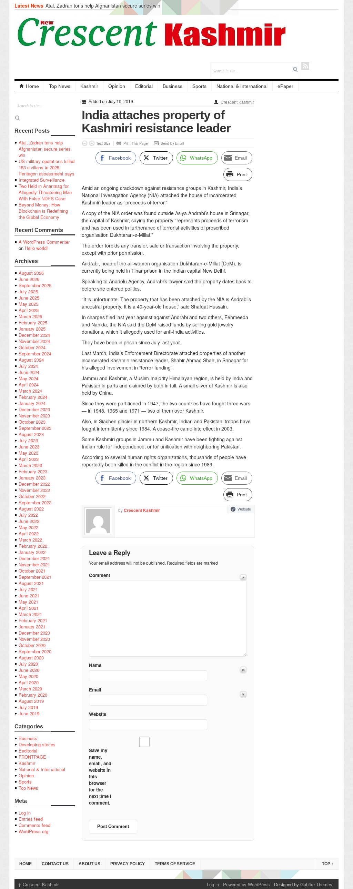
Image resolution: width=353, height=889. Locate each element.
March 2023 (30, 465)
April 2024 (29, 384)
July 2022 (28, 515)
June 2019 (29, 713)
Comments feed (34, 825)
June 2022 (29, 521)
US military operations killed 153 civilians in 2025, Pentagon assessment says (46, 167)
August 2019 (31, 701)
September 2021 (35, 577)
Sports (199, 86)
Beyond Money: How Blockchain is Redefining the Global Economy (43, 210)
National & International (242, 86)
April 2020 (29, 682)
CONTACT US (55, 863)
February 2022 (33, 546)
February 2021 (33, 620)
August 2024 (31, 359)
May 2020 (28, 676)
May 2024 (28, 378)
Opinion (116, 86)
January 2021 (32, 626)
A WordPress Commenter (44, 242)
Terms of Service (175, 863)
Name (95, 665)
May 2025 (28, 304)
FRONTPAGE (32, 757)
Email (95, 689)
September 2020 (35, 651)
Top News (59, 86)
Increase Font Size (92, 143)
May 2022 (28, 527)
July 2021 (28, 589)
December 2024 (34, 335)
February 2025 (33, 322)
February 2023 (33, 471)
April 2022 (29, 533)
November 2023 (34, 415)
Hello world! (36, 248)
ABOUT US (89, 863)
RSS (305, 66)
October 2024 (32, 347)
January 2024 (32, 403)
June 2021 (29, 595)
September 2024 (35, 353)
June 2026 (29, 279)
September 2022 (35, 502)
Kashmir (89, 86)
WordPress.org (33, 831)
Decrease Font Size (85, 143)
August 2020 (31, 657)
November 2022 (34, 490)
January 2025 (32, 328)
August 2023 (31, 434)
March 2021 (30, 614)
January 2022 (32, 552)
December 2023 (34, 409)
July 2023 (28, 440)
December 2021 (34, 558)
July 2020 (28, 663)
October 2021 (32, 570)
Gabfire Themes (316, 884)
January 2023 (32, 477)
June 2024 (29, 372)
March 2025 (30, 316)
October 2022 (32, 496)
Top (327, 863)
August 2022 (31, 508)
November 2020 (34, 639)
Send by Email (172, 143)
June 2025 (29, 297)
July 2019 (28, 707)
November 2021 (34, 564)
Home (32, 86)
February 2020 (33, 694)
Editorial (144, 86)
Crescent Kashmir (237, 102)
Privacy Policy (127, 863)
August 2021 (31, 583)
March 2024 (30, 390)
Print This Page (135, 143)
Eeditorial (28, 750)
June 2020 (29, 670)
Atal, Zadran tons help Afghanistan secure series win (103, 5)
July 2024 (28, 366)
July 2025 (28, 291)
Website (244, 509)
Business (172, 86)
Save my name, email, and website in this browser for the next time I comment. (100, 776)
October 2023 (32, 421)
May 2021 (28, 601)
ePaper (285, 86)
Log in (25, 812)
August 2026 (31, 273)
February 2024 (33, 397)
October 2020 (32, 645)
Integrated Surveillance (41, 179)
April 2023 (29, 459)
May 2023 (28, 452)
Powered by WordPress (246, 884)
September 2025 (35, 285)
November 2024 (34, 341)
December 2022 (34, 484)
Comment (99, 575)
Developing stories (37, 744)
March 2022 (30, 539)
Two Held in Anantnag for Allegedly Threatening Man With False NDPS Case (45, 192)
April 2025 (29, 310)
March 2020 (30, 688)
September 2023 (35, 428)
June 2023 (29, 446)
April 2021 (29, 608)
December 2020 (34, 632)
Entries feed (31, 819)
